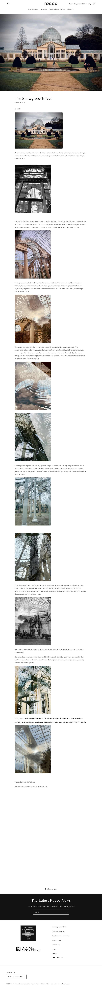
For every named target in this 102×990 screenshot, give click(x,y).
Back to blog (52, 889)
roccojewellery (15, 983)
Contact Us (56, 945)
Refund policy (35, 983)
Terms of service (55, 983)
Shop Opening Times (59, 927)
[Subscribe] (66, 912)
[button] (8, 4)
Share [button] (18, 108)
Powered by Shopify (24, 983)
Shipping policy (66, 983)
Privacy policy (45, 983)
